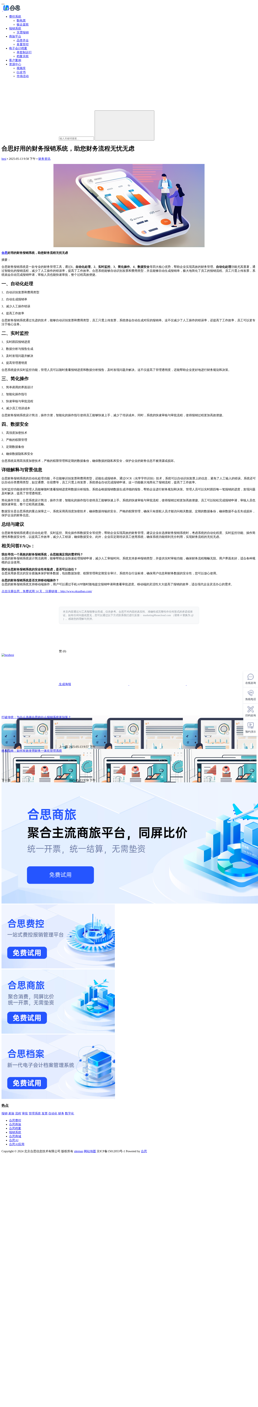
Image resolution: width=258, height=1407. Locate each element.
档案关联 (23, 56)
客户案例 (15, 60)
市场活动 (23, 76)
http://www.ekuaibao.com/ (76, 591)
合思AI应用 (16, 1144)
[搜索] (124, 125)
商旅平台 (15, 36)
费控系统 (15, 16)
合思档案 (15, 1128)
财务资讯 (44, 158)
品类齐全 (23, 40)
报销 (5, 1113)
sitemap (78, 1151)
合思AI (13, 1140)
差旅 (11, 1113)
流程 (18, 1113)
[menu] (3, 4)
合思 (5, 252)
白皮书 (21, 72)
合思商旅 (15, 1124)
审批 (25, 1113)
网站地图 (90, 1151)
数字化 (69, 1113)
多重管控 (23, 44)
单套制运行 (24, 52)
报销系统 (15, 28)
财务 (61, 1113)
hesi (4, 158)
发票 (45, 1113)
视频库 (21, 68)
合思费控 (15, 1120)
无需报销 (23, 32)
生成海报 (64, 684)
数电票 (21, 20)
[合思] (11, 10)
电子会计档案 (18, 48)
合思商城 (15, 1136)
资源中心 (15, 64)
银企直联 (23, 24)
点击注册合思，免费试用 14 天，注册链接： (31, 591)
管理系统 (35, 1113)
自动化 (52, 1113)
